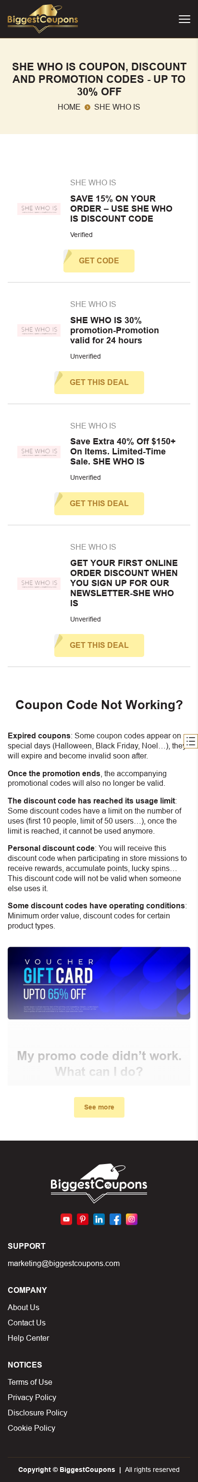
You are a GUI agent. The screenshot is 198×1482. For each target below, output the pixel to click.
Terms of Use (30, 1382)
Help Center (28, 1338)
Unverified (85, 356)
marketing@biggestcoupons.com (64, 1263)
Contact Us (27, 1323)
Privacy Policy (32, 1397)
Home (69, 107)
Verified (81, 234)
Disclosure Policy (37, 1413)
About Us (23, 1307)
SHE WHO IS (93, 183)
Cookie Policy (31, 1428)
